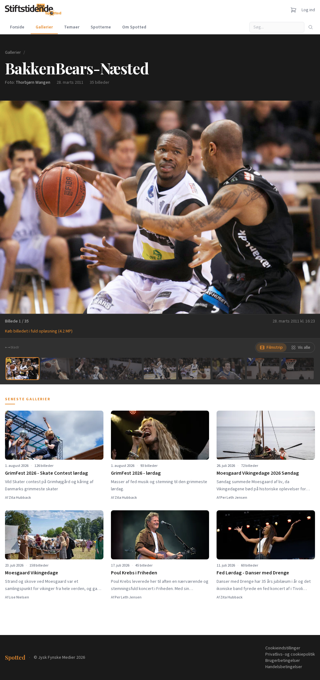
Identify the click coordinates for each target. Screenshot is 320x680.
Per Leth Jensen (233, 497)
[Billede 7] (228, 368)
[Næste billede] (307, 207)
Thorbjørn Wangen (33, 82)
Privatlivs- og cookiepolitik (290, 654)
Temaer (71, 27)
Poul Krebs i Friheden (134, 572)
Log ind (308, 10)
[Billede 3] (91, 368)
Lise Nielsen (19, 597)
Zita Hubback (20, 497)
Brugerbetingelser (282, 661)
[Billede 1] (22, 368)
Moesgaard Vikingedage (31, 572)
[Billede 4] (125, 368)
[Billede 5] (160, 368)
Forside (17, 27)
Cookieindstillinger (282, 648)
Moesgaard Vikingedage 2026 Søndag (258, 473)
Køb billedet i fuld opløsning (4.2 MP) (38, 331)
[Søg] (310, 27)
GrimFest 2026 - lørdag (136, 473)
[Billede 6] (194, 368)
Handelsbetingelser (283, 667)
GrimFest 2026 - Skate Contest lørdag (46, 473)
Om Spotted (134, 27)
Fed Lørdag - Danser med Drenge (253, 572)
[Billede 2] (57, 368)
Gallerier (44, 27)
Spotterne (101, 27)
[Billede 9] (297, 368)
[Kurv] (293, 10)
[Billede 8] (263, 368)
